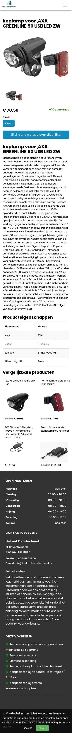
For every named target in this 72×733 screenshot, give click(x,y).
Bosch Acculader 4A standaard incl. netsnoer (55, 429)
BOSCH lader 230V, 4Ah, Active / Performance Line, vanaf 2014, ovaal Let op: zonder (19, 432)
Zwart (9, 123)
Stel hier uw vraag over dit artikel (36, 135)
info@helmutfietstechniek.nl (33, 563)
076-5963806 (27, 558)
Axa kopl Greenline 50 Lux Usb (20, 382)
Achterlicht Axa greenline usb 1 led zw (56, 382)
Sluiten (42, 728)
